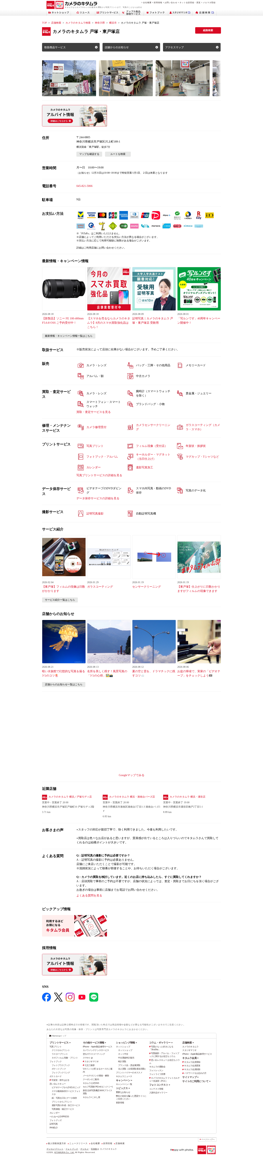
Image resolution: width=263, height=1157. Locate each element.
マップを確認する (89, 154)
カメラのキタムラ (190, 1046)
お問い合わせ (171, 2)
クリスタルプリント (61, 1050)
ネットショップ (123, 1046)
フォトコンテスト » (159, 1084)
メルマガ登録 (209, 2)
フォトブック (56, 1061)
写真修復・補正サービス (63, 1109)
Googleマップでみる (131, 775)
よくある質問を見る (89, 895)
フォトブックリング (61, 1072)
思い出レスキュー (58, 1084)
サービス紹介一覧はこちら (60, 600)
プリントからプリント (62, 1101)
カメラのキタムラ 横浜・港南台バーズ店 (132, 796)
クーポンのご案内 (91, 1079)
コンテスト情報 (156, 1089)
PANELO (53, 1127)
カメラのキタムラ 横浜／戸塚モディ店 (70, 796)
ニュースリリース (78, 1143)
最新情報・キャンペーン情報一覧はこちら (68, 336)
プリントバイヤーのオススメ (129, 1072)
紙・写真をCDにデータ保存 (64, 1098)
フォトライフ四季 (157, 1074)
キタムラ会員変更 (192, 1065)
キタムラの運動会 (157, 1066)
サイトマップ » (190, 1077)
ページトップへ (208, 1139)
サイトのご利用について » (196, 1081)
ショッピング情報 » (126, 1042)
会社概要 (147, 2)
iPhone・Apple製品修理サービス (97, 1046)
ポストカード (56, 1076)
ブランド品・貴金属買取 (129, 1065)
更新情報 (120, 1102)
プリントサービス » (60, 1042)
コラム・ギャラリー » (160, 1042)
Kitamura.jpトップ (59, 1036)
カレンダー (55, 1113)
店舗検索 (56, 22)
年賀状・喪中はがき (60, 1080)
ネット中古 (123, 1054)
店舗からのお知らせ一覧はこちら (63, 684)
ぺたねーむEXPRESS (59, 1116)
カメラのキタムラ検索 (78, 22)
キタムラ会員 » (190, 1058)
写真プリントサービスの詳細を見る (99, 475)
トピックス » (123, 1088)
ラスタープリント (60, 1054)
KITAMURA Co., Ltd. (64, 1152)
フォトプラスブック (61, 1065)
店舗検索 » (188, 1042)
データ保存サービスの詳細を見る (97, 498)
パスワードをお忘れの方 (195, 1073)
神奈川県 (100, 22)
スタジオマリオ (92, 1061)
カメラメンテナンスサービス (96, 1050)
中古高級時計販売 (126, 1058)
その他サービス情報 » (94, 1042)
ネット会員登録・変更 (190, 2)
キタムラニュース (124, 1076)
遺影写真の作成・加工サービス (66, 1105)
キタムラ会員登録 (192, 1062)
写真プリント (56, 1046)
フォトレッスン (156, 1070)
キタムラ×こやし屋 (91, 1097)
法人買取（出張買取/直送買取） (132, 1069)
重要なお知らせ (123, 1092)
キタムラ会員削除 (192, 1069)
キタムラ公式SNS (91, 1083)
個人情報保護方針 (57, 1143)
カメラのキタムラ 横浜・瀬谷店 (187, 796)
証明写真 (54, 1124)
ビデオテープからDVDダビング (66, 1087)
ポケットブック (59, 1069)
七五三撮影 (90, 1065)
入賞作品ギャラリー (158, 1092)
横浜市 (113, 22)
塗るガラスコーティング (94, 1054)
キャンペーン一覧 (124, 1084)
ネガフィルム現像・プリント (65, 1058)
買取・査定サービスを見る (93, 411)
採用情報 (158, 2)
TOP (44, 22)
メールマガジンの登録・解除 (96, 1075)
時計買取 (122, 1061)
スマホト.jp (88, 1058)
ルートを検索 (117, 154)
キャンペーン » (124, 1080)
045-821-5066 (84, 185)
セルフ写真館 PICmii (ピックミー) (98, 1086)
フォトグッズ (56, 1120)
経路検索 (208, 30)
